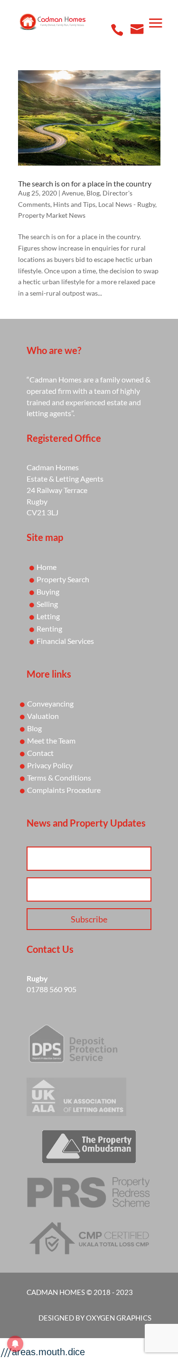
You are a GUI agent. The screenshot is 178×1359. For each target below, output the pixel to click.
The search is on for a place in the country (84, 183)
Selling (47, 603)
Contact (40, 752)
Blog (93, 193)
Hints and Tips (74, 204)
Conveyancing (50, 703)
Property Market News (51, 215)
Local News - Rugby (126, 204)
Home (46, 566)
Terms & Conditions (59, 777)
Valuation (43, 715)
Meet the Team (51, 740)
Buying (48, 591)
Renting (49, 628)
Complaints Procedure (64, 789)
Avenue (73, 193)
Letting (48, 616)
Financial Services (65, 640)
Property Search (63, 579)
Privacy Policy (50, 765)
